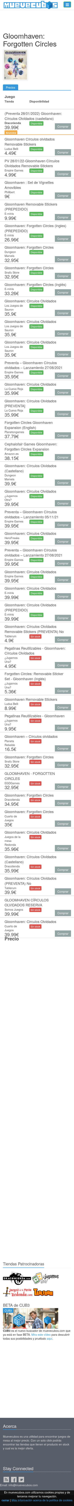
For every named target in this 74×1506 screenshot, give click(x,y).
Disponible (36, 123)
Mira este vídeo (41, 1334)
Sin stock (35, 636)
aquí (49, 1338)
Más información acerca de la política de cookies (42, 1500)
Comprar (62, 126)
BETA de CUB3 (16, 1305)
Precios (10, 87)
